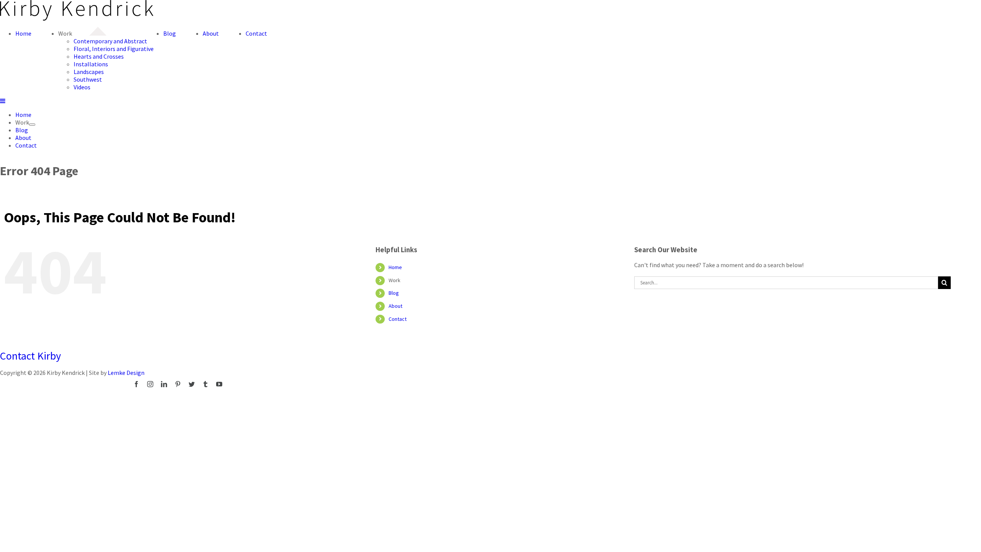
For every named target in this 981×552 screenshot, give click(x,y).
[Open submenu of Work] (32, 124)
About (395, 305)
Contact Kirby (30, 356)
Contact (398, 318)
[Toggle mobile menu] (3, 101)
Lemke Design (126, 372)
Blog (394, 292)
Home (395, 267)
